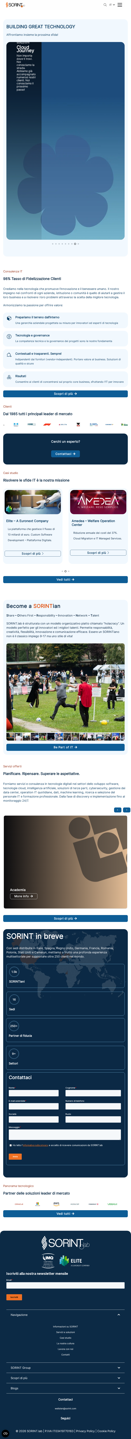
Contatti (65, 1354)
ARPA (14, 890)
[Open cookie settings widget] (5, 1433)
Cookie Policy (106, 1431)
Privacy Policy (85, 1431)
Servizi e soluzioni (65, 1332)
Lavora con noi (65, 1349)
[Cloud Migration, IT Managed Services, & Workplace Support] (33, 502)
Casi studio (65, 1337)
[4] (56, 1204)
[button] (105, 5)
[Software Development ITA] (65, 141)
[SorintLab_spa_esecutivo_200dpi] (15, 5)
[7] (112, 1204)
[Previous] (117, 809)
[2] (19, 1204)
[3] (37, 1204)
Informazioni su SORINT (65, 1326)
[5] (75, 1204)
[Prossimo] (126, 809)
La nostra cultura (65, 1343)
